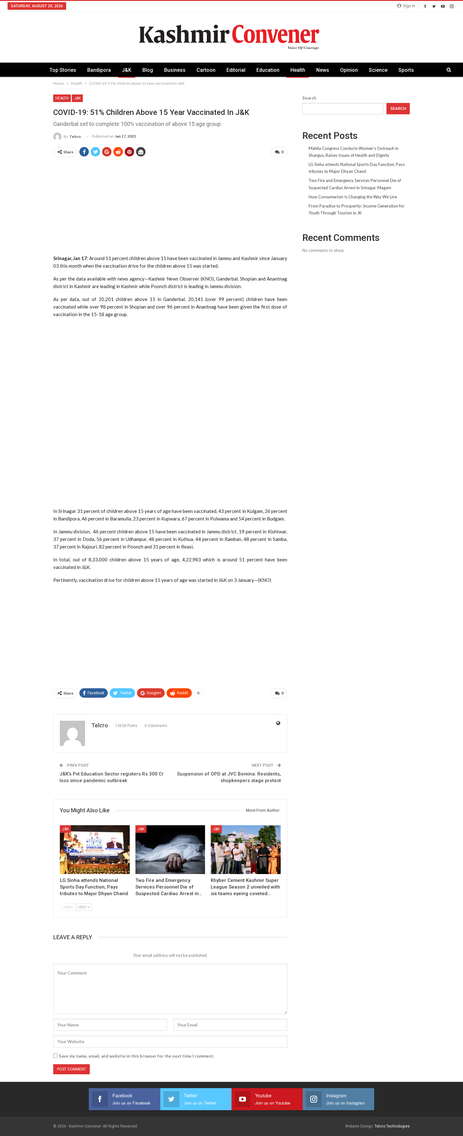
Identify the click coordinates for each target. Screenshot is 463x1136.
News (322, 70)
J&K (126, 70)
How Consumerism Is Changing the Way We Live (353, 196)
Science (378, 70)
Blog (147, 70)
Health (297, 70)
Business (175, 70)
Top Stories (62, 70)
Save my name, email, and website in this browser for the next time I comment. (136, 1056)
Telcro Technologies (392, 1126)
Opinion (349, 70)
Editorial (235, 70)
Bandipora (99, 70)
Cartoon (206, 70)
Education (267, 70)
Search (309, 97)
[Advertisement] (170, 206)
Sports (406, 70)
